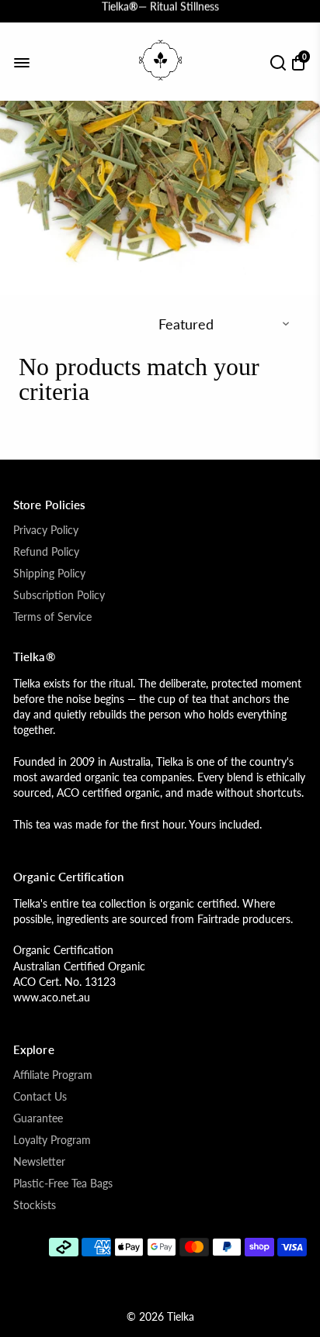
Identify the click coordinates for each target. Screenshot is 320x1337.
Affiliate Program (52, 1075)
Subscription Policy (59, 595)
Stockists (34, 1205)
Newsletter (39, 1162)
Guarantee (38, 1118)
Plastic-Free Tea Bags (63, 1183)
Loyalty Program (52, 1140)
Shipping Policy (49, 573)
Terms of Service (52, 617)
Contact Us (40, 1097)
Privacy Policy (45, 530)
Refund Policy (46, 552)
